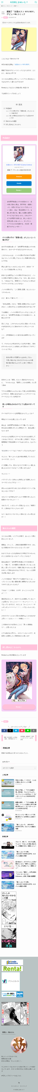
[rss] (19, 1083)
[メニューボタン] (2, 2)
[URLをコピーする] (34, 730)
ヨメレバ (21, 167)
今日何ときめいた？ (19, 2)
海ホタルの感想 (11, 121)
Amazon (19, 176)
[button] (4, 730)
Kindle (19, 183)
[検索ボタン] (36, 2)
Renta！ (19, 190)
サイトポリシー (15, 1086)
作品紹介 (9, 108)
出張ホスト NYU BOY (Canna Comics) (19, 165)
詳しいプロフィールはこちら (12, 1075)
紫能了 (5, 17)
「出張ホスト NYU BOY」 (22, 64)
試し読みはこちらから (13, 124)
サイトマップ (23, 1086)
